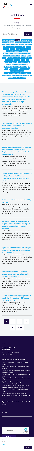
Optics (23, 60)
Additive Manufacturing (8, 40)
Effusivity (28, 47)
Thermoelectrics (7, 75)
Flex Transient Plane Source (20, 51)
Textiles (6, 69)
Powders (26, 64)
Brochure (5, 44)
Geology (29, 53)
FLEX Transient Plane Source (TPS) (11, 53)
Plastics (28, 62)
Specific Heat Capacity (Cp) (20, 67)
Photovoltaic (21, 62)
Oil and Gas (17, 60)
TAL (29, 67)
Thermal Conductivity (24, 69)
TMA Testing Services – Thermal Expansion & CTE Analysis (16, 375)
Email (3, 420)
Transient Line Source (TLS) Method (17, 78)
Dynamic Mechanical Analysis (17, 47)
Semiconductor (8, 67)
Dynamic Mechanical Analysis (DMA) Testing (14, 388)
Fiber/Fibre (9, 51)
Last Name (4, 412)
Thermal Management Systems (11, 73)
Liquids (29, 55)
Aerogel (18, 40)
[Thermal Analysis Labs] (7, 5)
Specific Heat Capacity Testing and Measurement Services (15, 367)
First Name (5, 404)
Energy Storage (20, 49)
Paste (27, 60)
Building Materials (13, 44)
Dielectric (6, 47)
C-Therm (10, 8)
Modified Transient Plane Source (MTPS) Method (19, 58)
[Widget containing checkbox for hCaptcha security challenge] (15, 430)
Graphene (5, 55)
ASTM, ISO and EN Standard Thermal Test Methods (16, 395)
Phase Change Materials (10, 62)
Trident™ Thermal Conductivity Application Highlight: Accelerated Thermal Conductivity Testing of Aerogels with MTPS (17, 177)
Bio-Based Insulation (20, 42)
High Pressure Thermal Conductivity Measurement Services (16, 379)
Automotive (6, 42)
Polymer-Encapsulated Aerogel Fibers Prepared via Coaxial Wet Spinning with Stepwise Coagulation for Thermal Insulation (16, 225)
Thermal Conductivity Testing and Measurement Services (15, 363)
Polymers (8, 64)
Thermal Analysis (13, 69)
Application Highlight (26, 40)
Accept (28, 447)
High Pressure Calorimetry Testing (11, 382)
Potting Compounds (17, 64)
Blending (29, 42)
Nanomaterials (9, 60)
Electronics (6, 49)
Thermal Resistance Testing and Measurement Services (15, 390)
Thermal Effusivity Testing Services (11, 384)
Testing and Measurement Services (13, 359)
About (3, 343)
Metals (4, 58)
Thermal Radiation (25, 73)
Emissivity (12, 49)
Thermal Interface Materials (17, 71)
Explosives (28, 49)
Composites (28, 44)
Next (20, 328)
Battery (12, 42)
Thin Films (14, 75)
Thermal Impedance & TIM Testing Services (14, 393)
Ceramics (21, 44)
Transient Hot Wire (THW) (25, 75)
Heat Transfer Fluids (15, 55)
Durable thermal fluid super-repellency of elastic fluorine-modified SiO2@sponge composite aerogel (16, 298)
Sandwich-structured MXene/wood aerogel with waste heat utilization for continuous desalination (15, 274)
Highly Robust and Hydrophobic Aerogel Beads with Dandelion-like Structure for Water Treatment (16, 250)
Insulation (23, 55)
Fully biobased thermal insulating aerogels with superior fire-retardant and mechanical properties (17, 125)
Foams (23, 53)
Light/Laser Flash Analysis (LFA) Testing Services (15, 386)
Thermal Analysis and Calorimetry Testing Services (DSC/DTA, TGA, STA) (16, 371)
